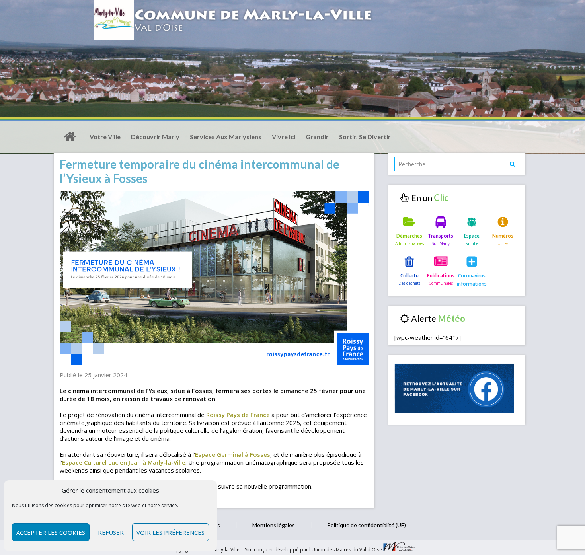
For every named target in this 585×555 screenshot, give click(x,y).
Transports (440, 235)
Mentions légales (273, 525)
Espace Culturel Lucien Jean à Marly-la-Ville (123, 462)
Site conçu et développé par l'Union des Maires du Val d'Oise (313, 549)
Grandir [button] (317, 136)
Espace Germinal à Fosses (232, 454)
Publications (440, 275)
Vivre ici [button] (283, 136)
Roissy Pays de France (238, 415)
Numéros (502, 235)
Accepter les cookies (50, 532)
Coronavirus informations (472, 279)
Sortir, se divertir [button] (365, 136)
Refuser (111, 532)
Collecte (409, 275)
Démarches (409, 235)
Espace (472, 235)
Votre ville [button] (105, 136)
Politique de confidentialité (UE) (366, 525)
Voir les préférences (170, 532)
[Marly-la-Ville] (70, 137)
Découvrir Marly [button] (155, 136)
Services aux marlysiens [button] (225, 136)
